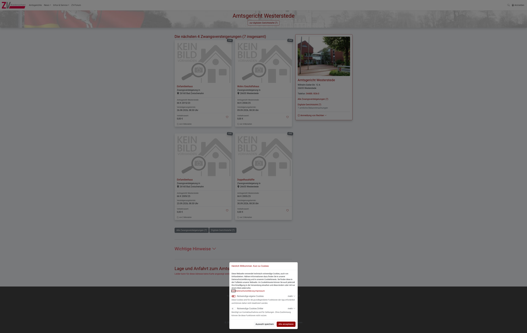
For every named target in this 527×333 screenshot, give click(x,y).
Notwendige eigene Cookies (250, 296)
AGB (233, 291)
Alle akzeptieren (286, 324)
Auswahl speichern (265, 324)
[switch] (234, 308)
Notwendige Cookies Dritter (250, 308)
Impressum (260, 291)
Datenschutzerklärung (245, 291)
